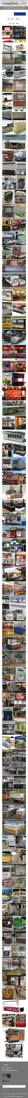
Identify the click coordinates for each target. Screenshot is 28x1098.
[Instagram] (6, 1081)
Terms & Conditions (11, 1093)
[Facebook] (3, 1081)
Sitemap (24, 1093)
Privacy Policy (19, 1093)
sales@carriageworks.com (11, 1070)
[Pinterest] (8, 1081)
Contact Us (4, 1093)
